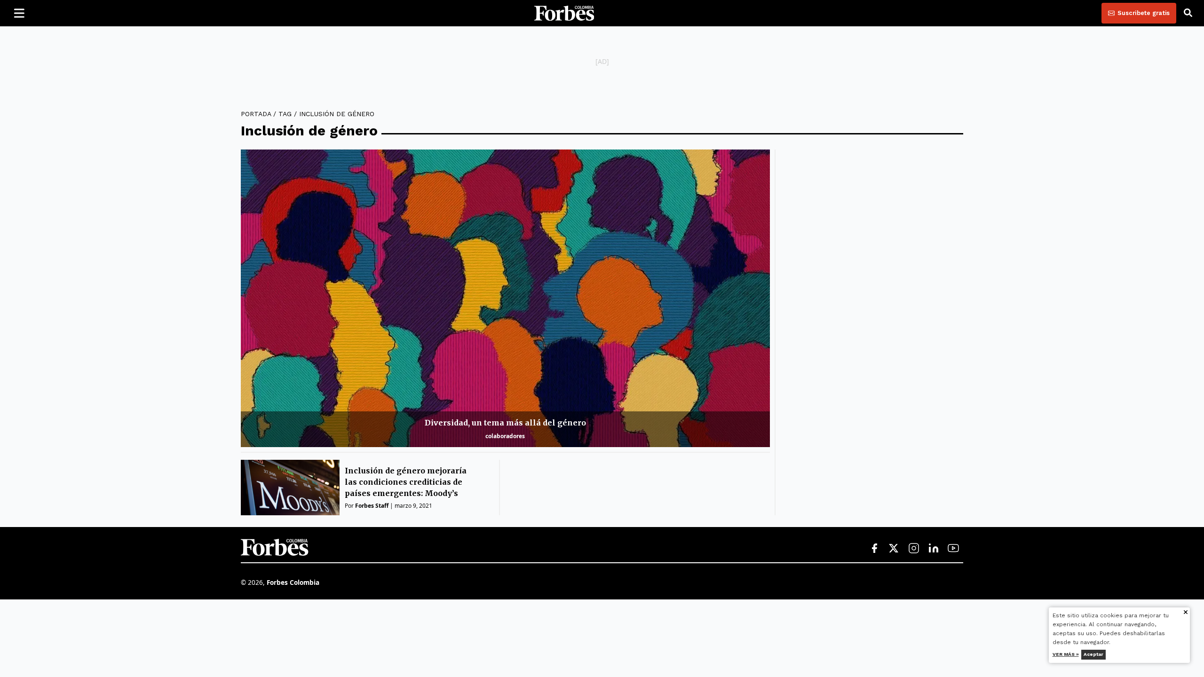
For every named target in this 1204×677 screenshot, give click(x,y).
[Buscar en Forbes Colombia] (1188, 13)
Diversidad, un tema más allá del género (505, 422)
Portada (256, 114)
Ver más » (1066, 654)
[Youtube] (953, 549)
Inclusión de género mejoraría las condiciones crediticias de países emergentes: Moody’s (406, 482)
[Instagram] (913, 549)
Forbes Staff (371, 506)
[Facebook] (874, 549)
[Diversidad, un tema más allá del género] (505, 298)
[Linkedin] (933, 549)
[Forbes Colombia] (564, 13)
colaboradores (505, 436)
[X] (894, 549)
